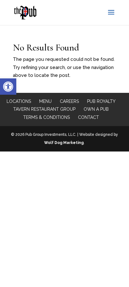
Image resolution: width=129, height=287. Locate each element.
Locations (19, 101)
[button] (8, 86)
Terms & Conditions (46, 117)
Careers (69, 101)
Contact (88, 117)
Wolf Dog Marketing (64, 143)
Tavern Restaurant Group (44, 109)
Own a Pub (96, 109)
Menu (45, 101)
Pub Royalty (101, 101)
